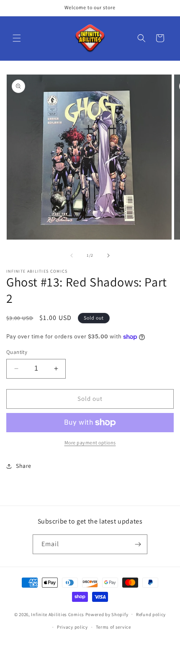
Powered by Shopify (107, 614)
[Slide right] (108, 255)
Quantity (16, 352)
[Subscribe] (138, 544)
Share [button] (23, 466)
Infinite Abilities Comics (57, 614)
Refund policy (151, 614)
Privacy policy (72, 627)
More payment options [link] (90, 442)
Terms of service (113, 627)
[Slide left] (71, 255)
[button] (17, 38)
